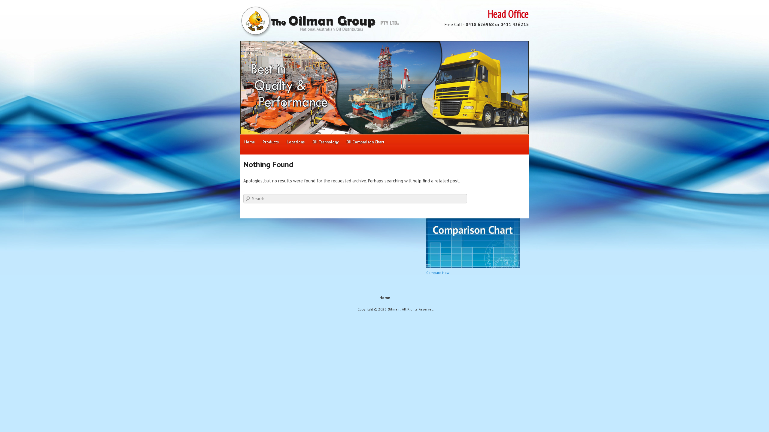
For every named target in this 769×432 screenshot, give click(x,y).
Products (271, 142)
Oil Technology (325, 142)
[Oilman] (319, 36)
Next (516, 88)
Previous (253, 88)
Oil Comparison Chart (365, 142)
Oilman (394, 309)
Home (249, 142)
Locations (296, 142)
